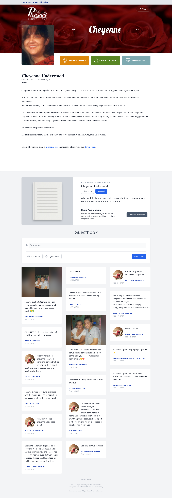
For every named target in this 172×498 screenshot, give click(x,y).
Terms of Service (93, 487)
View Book (87, 191)
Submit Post (139, 256)
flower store (89, 146)
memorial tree (52, 146)
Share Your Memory (137, 214)
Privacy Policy (79, 487)
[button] (42, 282)
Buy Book (101, 191)
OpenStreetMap (88, 491)
